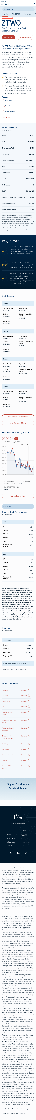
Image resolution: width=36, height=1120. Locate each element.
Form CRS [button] (24, 835)
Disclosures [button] (26, 842)
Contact (9, 846)
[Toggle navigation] (33, 3)
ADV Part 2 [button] (26, 831)
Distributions (27, 14)
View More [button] (5, 118)
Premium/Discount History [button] (18, 496)
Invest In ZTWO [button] (8, 37)
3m (7, 438)
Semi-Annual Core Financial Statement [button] (7, 737)
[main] (18, 411)
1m (3, 438)
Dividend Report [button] (10, 111)
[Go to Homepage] (5, 2)
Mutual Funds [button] (11, 838)
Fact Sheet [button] (8, 106)
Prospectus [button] (8, 100)
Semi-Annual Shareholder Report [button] (9, 721)
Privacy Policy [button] (25, 839)
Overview (5, 14)
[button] (18, 853)
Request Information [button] (25, 37)
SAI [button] (3, 707)
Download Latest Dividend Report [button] (18, 417)
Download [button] (24, 690)
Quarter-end (7, 506)
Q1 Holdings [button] (5, 744)
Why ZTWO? (16, 14)
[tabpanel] (18, 548)
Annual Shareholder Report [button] (7, 713)
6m (12, 438)
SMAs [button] (9, 834)
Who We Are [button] (11, 842)
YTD (16, 438)
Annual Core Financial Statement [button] (8, 729)
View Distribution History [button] (18, 423)
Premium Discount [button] (7, 755)
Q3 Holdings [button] (5, 749)
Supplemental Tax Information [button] (7, 767)
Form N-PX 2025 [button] (7, 760)
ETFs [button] (8, 831)
